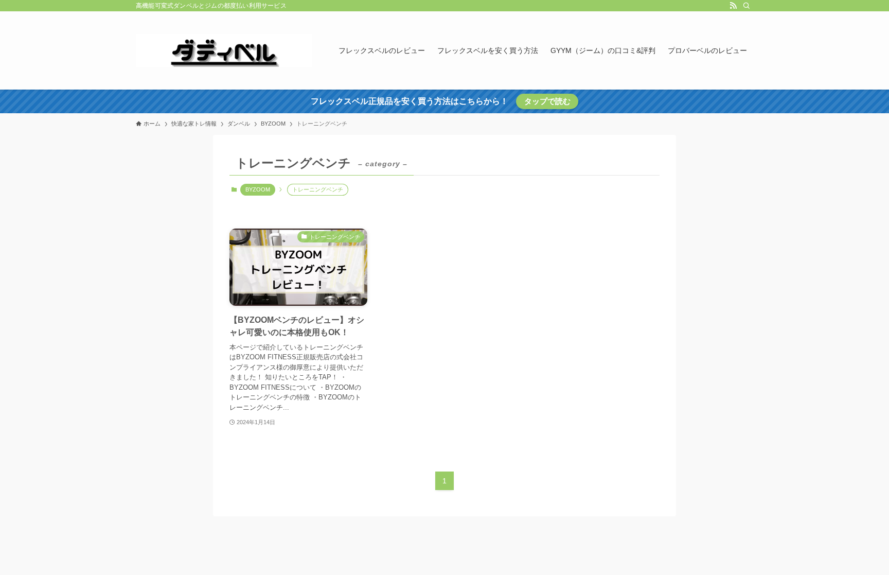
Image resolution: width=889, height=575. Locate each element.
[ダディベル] (224, 50)
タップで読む (547, 101)
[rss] (733, 5)
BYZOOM (257, 189)
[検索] (746, 5)
